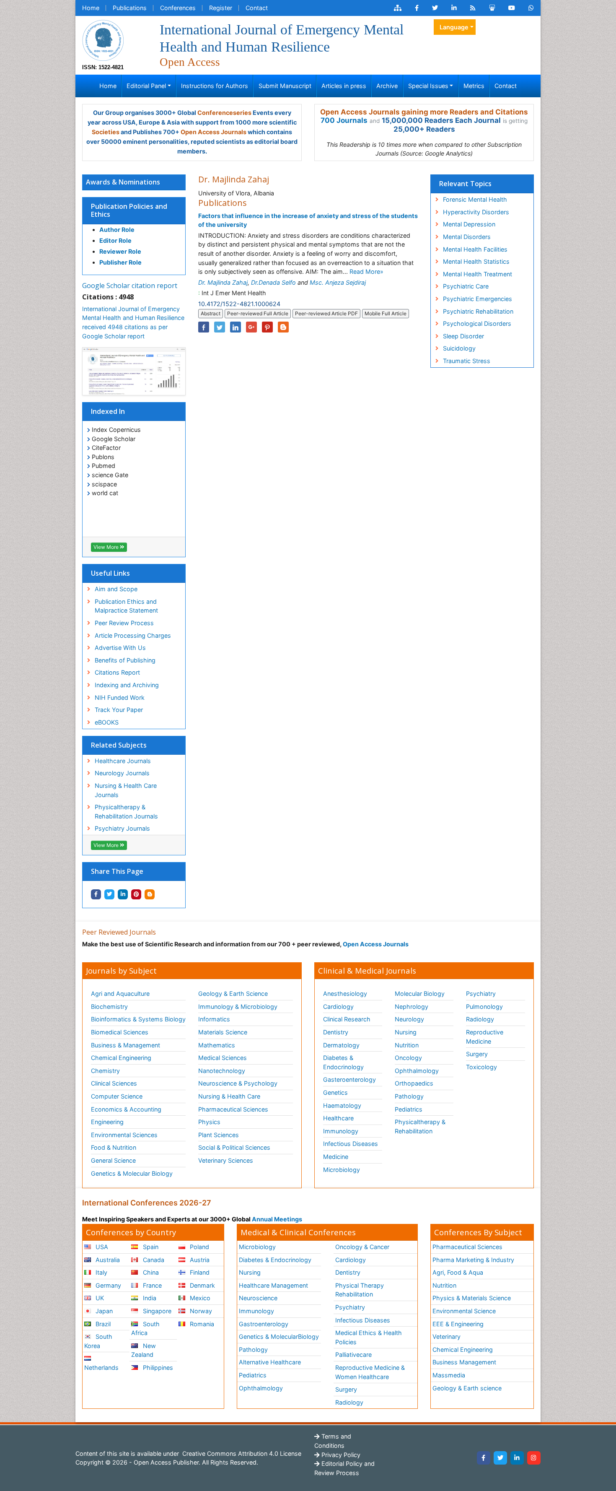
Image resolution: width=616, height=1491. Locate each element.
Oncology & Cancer (362, 1246)
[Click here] (397, 8)
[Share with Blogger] (150, 894)
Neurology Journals (122, 773)
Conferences (178, 7)
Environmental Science (464, 1310)
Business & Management (125, 1045)
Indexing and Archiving (127, 684)
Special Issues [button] (428, 85)
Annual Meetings (277, 1219)
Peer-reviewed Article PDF (326, 313)
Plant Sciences (218, 1134)
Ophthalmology (417, 1070)
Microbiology (341, 1169)
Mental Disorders (467, 236)
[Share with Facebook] (96, 894)
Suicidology (459, 348)
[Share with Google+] (251, 327)
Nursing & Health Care (229, 1096)
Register (220, 7)
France (151, 1285)
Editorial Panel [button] (146, 85)
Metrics (473, 85)
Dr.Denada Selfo (273, 282)
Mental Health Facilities (475, 249)
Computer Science (116, 1096)
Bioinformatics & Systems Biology (138, 1019)
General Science (113, 1160)
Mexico (199, 1297)
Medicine (335, 1156)
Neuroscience (258, 1297)
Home (90, 7)
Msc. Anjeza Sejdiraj (338, 282)
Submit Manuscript (285, 85)
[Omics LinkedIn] (454, 8)
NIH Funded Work (120, 697)
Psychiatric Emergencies (477, 298)
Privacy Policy (340, 1454)
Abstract (210, 313)
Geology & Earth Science (233, 993)
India (148, 1297)
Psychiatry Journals (122, 828)
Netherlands (101, 1367)
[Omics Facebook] (416, 8)
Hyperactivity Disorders (476, 212)
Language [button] (454, 27)
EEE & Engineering (458, 1323)
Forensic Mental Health (475, 199)
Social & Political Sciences (234, 1147)
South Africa (145, 1328)
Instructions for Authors (214, 85)
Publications (130, 7)
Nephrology (411, 1006)
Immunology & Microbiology (237, 1006)
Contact (257, 7)
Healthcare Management (273, 1285)
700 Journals (344, 120)
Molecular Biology (420, 993)
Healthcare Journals (123, 760)
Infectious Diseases (350, 1143)
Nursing (406, 1032)
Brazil (102, 1323)
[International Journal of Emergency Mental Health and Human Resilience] (103, 39)
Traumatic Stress (466, 360)
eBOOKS (107, 722)
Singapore (156, 1310)
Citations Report (117, 672)
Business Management (464, 1362)
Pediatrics (408, 1109)
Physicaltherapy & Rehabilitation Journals (126, 811)
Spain (149, 1246)
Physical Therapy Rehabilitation (359, 1290)
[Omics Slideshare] (492, 8)
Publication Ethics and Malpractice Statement (126, 606)
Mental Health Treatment (477, 274)
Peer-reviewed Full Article (257, 313)
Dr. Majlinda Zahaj (223, 282)
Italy (100, 1272)
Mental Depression (469, 224)
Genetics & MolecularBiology (279, 1336)
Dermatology (341, 1045)
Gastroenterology (263, 1323)
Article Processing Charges (133, 635)
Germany (107, 1285)
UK (99, 1297)
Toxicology (481, 1066)
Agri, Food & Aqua (457, 1272)
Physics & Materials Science (471, 1297)
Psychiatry (481, 993)
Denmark (201, 1285)
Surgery (477, 1053)
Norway (200, 1310)
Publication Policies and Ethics (129, 210)
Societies (105, 131)
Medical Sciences (222, 1057)
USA (101, 1246)
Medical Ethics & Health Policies (368, 1337)
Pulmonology (484, 1006)
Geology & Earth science (467, 1388)
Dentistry (335, 1032)
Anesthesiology (345, 993)
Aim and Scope (116, 588)
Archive (387, 85)
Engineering (107, 1121)
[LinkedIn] (517, 1458)
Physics (209, 1121)
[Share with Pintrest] (136, 894)
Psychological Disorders (477, 323)
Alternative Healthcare (270, 1362)
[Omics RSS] (472, 8)
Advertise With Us (120, 647)
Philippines (157, 1367)
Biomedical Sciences (119, 1032)
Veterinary (446, 1336)
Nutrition (407, 1045)
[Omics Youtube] (512, 8)
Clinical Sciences (114, 1083)
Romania (201, 1323)
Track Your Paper (119, 709)
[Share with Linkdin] (123, 894)
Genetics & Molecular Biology (132, 1173)
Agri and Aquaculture (120, 993)
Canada (152, 1259)
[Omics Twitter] (435, 8)
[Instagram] (534, 1458)
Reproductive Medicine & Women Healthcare (370, 1372)
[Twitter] (500, 1458)
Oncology (408, 1057)
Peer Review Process (124, 622)
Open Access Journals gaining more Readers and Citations (424, 112)
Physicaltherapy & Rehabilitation (420, 1126)
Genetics (335, 1092)
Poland (198, 1246)
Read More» (366, 271)
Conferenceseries (224, 112)
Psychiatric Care (466, 286)
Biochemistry (109, 1006)
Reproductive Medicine (484, 1037)
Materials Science (222, 1032)
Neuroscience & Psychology (237, 1083)
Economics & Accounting (126, 1109)
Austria (199, 1259)
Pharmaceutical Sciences (233, 1109)
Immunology (340, 1131)
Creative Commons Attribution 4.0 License (241, 1453)
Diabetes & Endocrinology (343, 1062)
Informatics (214, 1019)
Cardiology (338, 1006)
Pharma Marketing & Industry (473, 1259)
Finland (199, 1272)
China (150, 1272)
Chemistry (105, 1070)
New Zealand (143, 1350)
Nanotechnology (221, 1070)
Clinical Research (346, 1019)
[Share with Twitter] (109, 894)
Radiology (480, 1019)
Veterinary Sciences (225, 1160)
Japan (103, 1310)
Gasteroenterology (349, 1079)
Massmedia (448, 1375)
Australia (107, 1259)
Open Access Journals (213, 131)
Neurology (409, 1019)
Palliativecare (353, 1354)
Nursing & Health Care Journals (126, 790)
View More (106, 547)
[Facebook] (483, 1458)
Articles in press (343, 85)
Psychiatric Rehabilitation (478, 311)
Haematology (342, 1105)
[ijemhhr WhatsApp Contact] (531, 8)
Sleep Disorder (463, 336)
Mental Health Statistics (476, 261)
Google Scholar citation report (129, 285)
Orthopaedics (414, 1083)
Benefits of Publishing (125, 660)
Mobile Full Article (385, 313)
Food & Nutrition (113, 1147)
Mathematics (216, 1045)
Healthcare (338, 1118)
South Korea (98, 1341)
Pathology (409, 1096)
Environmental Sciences (124, 1134)
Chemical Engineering (121, 1057)
